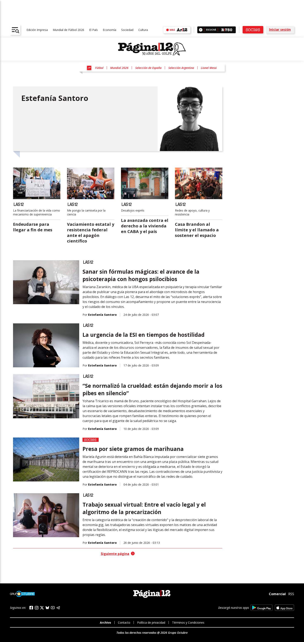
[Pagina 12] (152, 49)
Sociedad (127, 30)
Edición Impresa (37, 30)
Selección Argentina (181, 68)
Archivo (105, 622)
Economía (109, 30)
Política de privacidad (151, 622)
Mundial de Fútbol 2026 (68, 30)
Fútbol (99, 68)
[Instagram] (36, 608)
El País (93, 30)
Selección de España (148, 68)
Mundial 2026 (119, 68)
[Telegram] (58, 607)
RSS (291, 594)
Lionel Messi (209, 68)
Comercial (277, 593)
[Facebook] (31, 608)
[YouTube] (53, 607)
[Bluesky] (47, 607)
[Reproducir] (200, 30)
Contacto (124, 622)
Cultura (143, 30)
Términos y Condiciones (188, 622)
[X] (42, 608)
